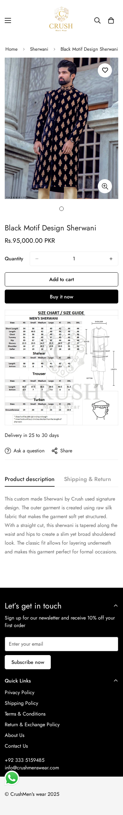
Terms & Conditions (25, 713)
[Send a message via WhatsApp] (11, 778)
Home (11, 49)
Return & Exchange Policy (32, 724)
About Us (14, 735)
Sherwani (39, 49)
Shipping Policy (21, 703)
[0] (111, 20)
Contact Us (16, 746)
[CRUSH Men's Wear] (61, 20)
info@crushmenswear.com (32, 767)
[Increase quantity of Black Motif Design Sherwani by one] (111, 259)
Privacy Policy (19, 692)
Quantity (14, 258)
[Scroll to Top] (111, 781)
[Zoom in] (105, 186)
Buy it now (61, 296)
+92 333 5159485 (24, 760)
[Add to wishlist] (105, 70)
